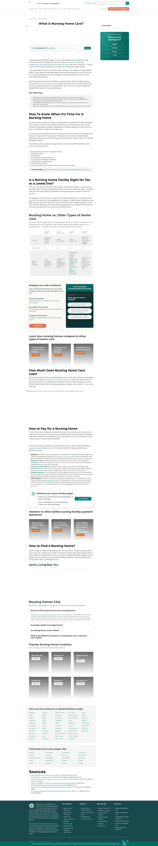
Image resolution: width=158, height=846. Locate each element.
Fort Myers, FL (81, 682)
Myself (115, 44)
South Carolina (73, 733)
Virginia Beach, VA (82, 658)
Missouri (57, 723)
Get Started (38, 326)
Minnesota (58, 718)
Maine (44, 736)
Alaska (31, 715)
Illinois (44, 720)
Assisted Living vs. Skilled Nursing (60, 350)
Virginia (84, 720)
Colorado (32, 725)
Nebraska (58, 728)
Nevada (57, 731)
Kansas (44, 728)
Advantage (72, 270)
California (32, 723)
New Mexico (59, 739)
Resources (67, 817)
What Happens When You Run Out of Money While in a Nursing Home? (82, 528)
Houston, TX (59, 657)
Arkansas (32, 720)
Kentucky (45, 731)
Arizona (31, 718)
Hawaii (44, 715)
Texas (83, 712)
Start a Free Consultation (118, 9)
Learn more (36, 658)
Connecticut (33, 728)
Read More (36, 354)
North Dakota (72, 718)
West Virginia (86, 725)
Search (87, 48)
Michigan (58, 715)
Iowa (43, 725)
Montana (58, 725)
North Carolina (73, 715)
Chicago (31, 755)
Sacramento (82, 752)
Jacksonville (49, 760)
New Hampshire (60, 733)
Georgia (44, 712)
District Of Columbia (32, 735)
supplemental (73, 267)
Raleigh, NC (36, 682)
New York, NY (37, 657)
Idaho (44, 718)
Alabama (32, 712)
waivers (71, 257)
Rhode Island (72, 731)
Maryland (45, 739)
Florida (31, 739)
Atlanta (31, 752)
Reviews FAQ (102, 821)
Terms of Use (44, 832)
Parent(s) (115, 48)
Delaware (32, 731)
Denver (31, 763)
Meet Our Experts (104, 810)
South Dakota (73, 736)
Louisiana (45, 733)
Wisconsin (85, 728)
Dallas (31, 760)
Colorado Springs (34, 758)
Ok (124, 844)
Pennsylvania (72, 728)
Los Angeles (66, 752)
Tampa (80, 760)
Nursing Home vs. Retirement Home (83, 349)
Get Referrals (85, 817)
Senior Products (69, 819)
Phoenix (64, 760)
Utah (83, 715)
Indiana (44, 723)
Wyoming (85, 731)
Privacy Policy (68, 826)
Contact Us (102, 826)
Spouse (114, 51)
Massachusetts (60, 712)
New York (71, 712)
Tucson (80, 763)
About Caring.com (104, 808)
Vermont (84, 718)
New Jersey (59, 736)
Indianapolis (49, 758)
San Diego (81, 758)
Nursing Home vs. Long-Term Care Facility (39, 350)
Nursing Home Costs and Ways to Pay (38, 526)
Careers (100, 823)
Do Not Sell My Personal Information (68, 830)
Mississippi (58, 720)
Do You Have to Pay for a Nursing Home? (61, 526)
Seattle (64, 763)
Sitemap (66, 821)
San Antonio (82, 755)
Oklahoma (71, 723)
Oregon (71, 725)
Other (115, 55)
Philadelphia (66, 758)
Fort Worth (49, 752)
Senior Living (32, 19)
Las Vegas (48, 763)
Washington (86, 723)
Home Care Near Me (122, 821)
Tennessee (71, 739)
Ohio (70, 720)
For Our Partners (86, 819)
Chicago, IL (58, 682)
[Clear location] (83, 48)
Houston (48, 755)
